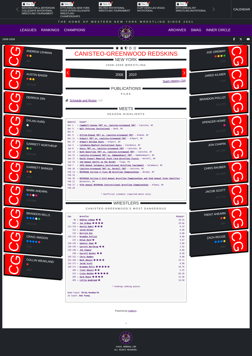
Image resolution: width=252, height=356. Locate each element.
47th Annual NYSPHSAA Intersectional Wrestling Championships (114, 185)
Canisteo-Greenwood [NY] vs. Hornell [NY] (103, 168)
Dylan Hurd (35, 121)
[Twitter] (240, 39)
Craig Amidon (37, 237)
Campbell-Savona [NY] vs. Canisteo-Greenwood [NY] (108, 125)
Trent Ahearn (87, 270)
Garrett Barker (39, 168)
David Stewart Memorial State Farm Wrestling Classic (109, 158)
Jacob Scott (86, 263)
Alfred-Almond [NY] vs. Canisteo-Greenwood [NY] (106, 135)
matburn (132, 311)
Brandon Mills (38, 214)
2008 (119, 74)
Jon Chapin (85, 250)
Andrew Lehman (39, 52)
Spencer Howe (87, 243)
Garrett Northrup (41, 145)
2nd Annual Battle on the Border (98, 162)
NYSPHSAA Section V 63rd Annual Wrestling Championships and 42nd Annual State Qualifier (130, 178)
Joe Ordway (85, 223)
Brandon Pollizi (88, 236)
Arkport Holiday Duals (92, 142)
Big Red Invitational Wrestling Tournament (114, 9)
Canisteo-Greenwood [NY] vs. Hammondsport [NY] (106, 155)
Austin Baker (36, 74)
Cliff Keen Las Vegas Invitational (151, 9)
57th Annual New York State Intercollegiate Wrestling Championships (75, 12)
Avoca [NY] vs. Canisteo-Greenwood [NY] (102, 148)
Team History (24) (174, 81)
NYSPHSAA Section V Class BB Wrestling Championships (109, 172)
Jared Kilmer (87, 230)
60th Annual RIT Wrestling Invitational (191, 9)
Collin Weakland (40, 260)
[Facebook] (234, 39)
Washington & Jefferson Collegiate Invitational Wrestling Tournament (38, 11)
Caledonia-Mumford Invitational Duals (101, 145)
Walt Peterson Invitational (95, 128)
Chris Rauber (87, 257)
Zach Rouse (85, 277)
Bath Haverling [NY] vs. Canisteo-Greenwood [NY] (107, 152)
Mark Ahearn (36, 190)
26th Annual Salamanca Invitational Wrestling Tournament (112, 165)
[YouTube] (248, 39)
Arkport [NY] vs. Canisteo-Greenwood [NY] (103, 138)
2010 (132, 74)
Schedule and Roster (83, 100)
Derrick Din (35, 98)
